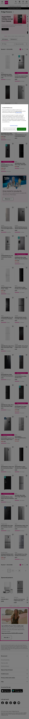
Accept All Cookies (21, 129)
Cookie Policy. (19, 112)
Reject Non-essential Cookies (9, 129)
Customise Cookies (14, 125)
